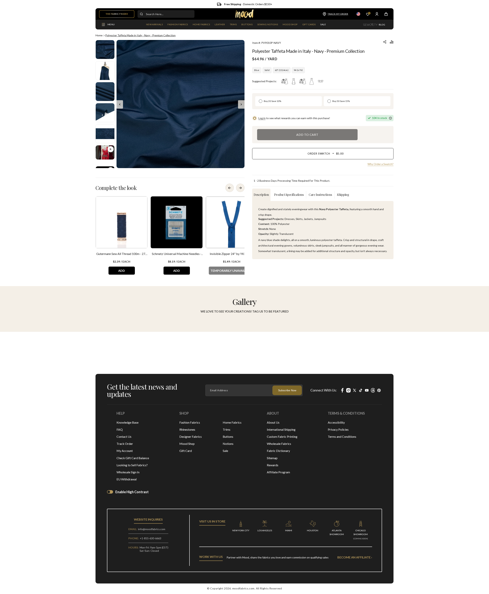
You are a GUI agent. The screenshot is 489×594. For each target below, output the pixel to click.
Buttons (228, 436)
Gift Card (185, 450)
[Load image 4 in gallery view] (105, 112)
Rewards (272, 465)
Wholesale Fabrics (279, 443)
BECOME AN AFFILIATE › (354, 557)
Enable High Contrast (132, 492)
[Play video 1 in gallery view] (105, 152)
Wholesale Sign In (128, 472)
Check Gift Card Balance (133, 458)
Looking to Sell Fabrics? (132, 465)
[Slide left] (120, 104)
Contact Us (124, 436)
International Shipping (281, 429)
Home (99, 35)
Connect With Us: (323, 390)
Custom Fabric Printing (282, 436)
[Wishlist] (368, 14)
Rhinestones (187, 429)
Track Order (125, 443)
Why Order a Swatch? (380, 164)
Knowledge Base (127, 422)
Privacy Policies (338, 429)
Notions (228, 443)
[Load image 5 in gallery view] (105, 133)
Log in (262, 118)
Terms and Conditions (342, 436)
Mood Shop (187, 443)
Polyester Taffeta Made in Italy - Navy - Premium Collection (140, 35)
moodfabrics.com (243, 588)
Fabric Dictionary (278, 450)
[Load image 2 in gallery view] (105, 70)
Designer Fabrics (190, 436)
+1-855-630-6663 (150, 538)
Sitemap (272, 458)
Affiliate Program (278, 472)
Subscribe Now (287, 390)
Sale (225, 450)
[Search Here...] (141, 14)
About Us (273, 422)
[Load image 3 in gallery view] (105, 91)
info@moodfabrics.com (151, 529)
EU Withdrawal (127, 479)
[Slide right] (241, 104)
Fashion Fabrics (189, 422)
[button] (178, 24)
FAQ (120, 429)
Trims (226, 429)
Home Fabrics (232, 422)
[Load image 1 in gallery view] (105, 49)
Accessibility (336, 422)
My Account (125, 450)
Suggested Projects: (264, 81)
